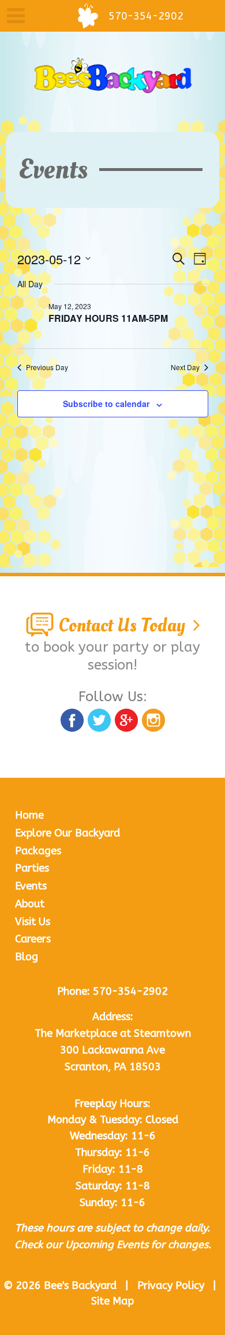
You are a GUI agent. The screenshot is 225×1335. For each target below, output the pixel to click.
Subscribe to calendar (106, 403)
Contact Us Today (123, 626)
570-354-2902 (130, 991)
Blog (26, 956)
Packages (38, 851)
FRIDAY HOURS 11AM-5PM (108, 318)
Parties (32, 868)
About (29, 903)
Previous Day (47, 367)
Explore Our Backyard (67, 833)
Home (29, 815)
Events (31, 886)
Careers (33, 939)
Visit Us (32, 921)
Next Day (185, 367)
